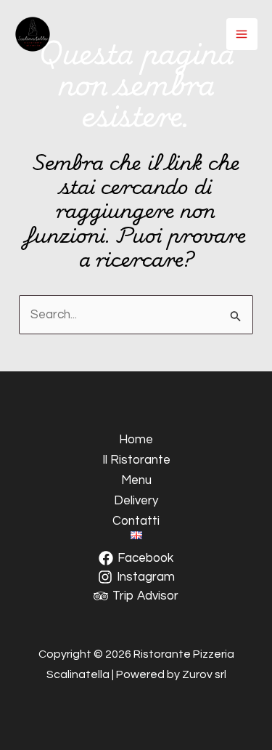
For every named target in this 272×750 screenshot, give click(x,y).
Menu (136, 480)
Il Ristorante (136, 460)
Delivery (136, 500)
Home (136, 439)
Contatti (136, 521)
